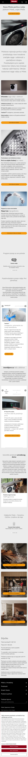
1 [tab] (11, 270)
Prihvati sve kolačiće (14, 746)
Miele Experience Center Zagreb (8, 710)
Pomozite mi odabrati (14, 593)
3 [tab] (14, 270)
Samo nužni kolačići (14, 750)
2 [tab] (13, 270)
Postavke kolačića (14, 754)
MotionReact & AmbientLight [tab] (17, 392)
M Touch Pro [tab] (6, 391)
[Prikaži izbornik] (3, 2)
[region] (14, 734)
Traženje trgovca (6, 699)
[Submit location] (26, 702)
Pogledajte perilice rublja (14, 233)
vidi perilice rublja (14, 122)
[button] (14, 86)
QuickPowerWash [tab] (20, 306)
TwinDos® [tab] (7, 305)
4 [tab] (16, 270)
